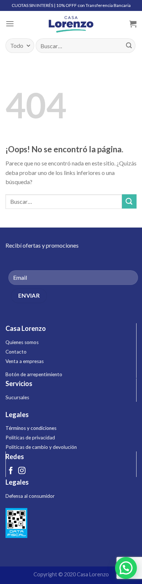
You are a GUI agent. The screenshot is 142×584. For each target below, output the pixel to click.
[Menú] (9, 24)
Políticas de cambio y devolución (41, 447)
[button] (126, 568)
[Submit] (129, 45)
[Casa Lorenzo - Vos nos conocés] (71, 24)
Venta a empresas (24, 361)
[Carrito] (133, 24)
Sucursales (17, 397)
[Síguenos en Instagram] (21, 471)
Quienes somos (22, 342)
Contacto (16, 352)
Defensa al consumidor (30, 496)
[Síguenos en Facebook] (11, 471)
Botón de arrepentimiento (33, 374)
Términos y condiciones (30, 428)
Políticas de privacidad (30, 437)
